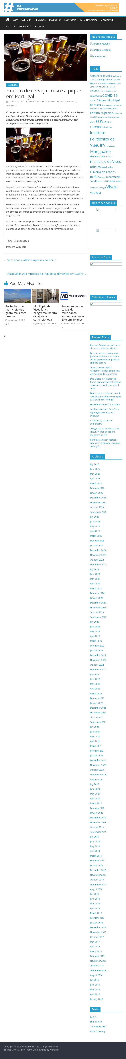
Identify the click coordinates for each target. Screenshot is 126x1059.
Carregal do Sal (104, 79)
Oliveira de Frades (103, 172)
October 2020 (97, 769)
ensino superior (101, 113)
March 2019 (96, 855)
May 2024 (95, 578)
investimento (11, 105)
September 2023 (98, 617)
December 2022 (98, 655)
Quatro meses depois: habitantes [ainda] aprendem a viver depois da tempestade (105, 370)
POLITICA (10, 26)
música (95, 167)
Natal (104, 167)
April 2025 (95, 531)
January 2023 (96, 650)
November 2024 (98, 554)
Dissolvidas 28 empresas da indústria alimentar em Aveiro (47, 274)
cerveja (63, 101)
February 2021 (97, 750)
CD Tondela (101, 83)
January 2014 (96, 999)
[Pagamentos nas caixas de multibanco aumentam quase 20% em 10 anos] (73, 290)
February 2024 (97, 593)
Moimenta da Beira (100, 156)
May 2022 (95, 683)
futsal (105, 127)
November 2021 (98, 712)
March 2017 (96, 951)
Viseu (112, 187)
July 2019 (94, 836)
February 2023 (97, 645)
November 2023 (98, 607)
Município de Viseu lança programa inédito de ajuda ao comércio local (45, 312)
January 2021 (96, 755)
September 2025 (98, 511)
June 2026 (95, 469)
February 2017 (97, 956)
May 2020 (95, 793)
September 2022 (98, 669)
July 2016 (94, 979)
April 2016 (95, 994)
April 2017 (95, 946)
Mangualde (100, 151)
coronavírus (96, 95)
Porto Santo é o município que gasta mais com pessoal (15, 311)
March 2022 (96, 693)
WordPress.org (97, 1031)
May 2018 (95, 903)
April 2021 (95, 741)
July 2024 (94, 569)
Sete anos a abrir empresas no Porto (30, 260)
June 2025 (95, 521)
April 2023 (95, 636)
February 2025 (97, 540)
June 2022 (95, 679)
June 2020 (95, 788)
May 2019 (95, 846)
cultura (93, 100)
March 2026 (96, 483)
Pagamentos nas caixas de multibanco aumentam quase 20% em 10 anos (73, 312)
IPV (102, 145)
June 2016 (95, 984)
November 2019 (98, 822)
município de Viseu (105, 161)
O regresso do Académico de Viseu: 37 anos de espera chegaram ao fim (104, 431)
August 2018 (96, 889)
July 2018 (94, 893)
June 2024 (95, 574)
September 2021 (98, 722)
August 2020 (96, 779)
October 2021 (97, 717)
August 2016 (96, 975)
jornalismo (111, 146)
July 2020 (94, 784)
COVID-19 (110, 95)
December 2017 (98, 927)
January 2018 (96, 922)
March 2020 (96, 803)
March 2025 (96, 535)
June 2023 (95, 626)
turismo (110, 181)
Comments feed (98, 1026)
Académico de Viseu (101, 75)
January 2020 (96, 812)
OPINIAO (105, 19)
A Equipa (39, 26)
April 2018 (95, 908)
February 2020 (97, 808)
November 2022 (98, 660)
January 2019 (96, 865)
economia (71, 101)
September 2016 (98, 970)
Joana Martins (34, 101)
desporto (117, 105)
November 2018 (98, 874)
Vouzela (95, 193)
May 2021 (95, 736)
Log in (93, 1016)
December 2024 (98, 550)
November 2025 (98, 502)
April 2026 (95, 478)
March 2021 (96, 745)
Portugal (102, 177)
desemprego (107, 105)
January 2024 (96, 597)
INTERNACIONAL (88, 19)
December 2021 (98, 707)
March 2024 (96, 588)
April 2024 (95, 583)
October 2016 (97, 965)
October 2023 (97, 612)
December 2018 (98, 870)
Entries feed (96, 1021)
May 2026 (95, 473)
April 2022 (95, 688)
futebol (96, 126)
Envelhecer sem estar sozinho (105, 404)
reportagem (113, 177)
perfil (93, 177)
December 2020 (98, 760)
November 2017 (98, 932)
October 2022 (97, 664)
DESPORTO (55, 19)
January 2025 (96, 545)
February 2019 (97, 860)
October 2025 (97, 507)
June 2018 (95, 898)
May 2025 (95, 526)
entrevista (117, 113)
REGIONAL (40, 19)
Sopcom (101, 181)
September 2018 (98, 884)
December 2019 (98, 817)
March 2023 (96, 640)
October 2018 (97, 879)
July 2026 (94, 464)
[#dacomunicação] (7, 20)
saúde (93, 181)
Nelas (110, 167)
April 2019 (95, 851)
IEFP (110, 127)
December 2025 (98, 497)
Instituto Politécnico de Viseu (102, 139)
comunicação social (108, 91)
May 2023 (95, 631)
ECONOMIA (70, 19)
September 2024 (98, 564)
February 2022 (97, 698)
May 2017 (95, 941)
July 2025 (94, 516)
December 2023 (98, 602)
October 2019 (97, 827)
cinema (94, 90)
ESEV (15, 19)
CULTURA (26, 19)
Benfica (93, 80)
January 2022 (96, 702)
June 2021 (95, 731)
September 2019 (98, 831)
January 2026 (96, 492)
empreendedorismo (109, 109)
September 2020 (98, 774)
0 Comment (49, 101)
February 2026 (97, 488)
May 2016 (95, 989)
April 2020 (95, 798)
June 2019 (95, 841)
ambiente (116, 76)
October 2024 (97, 559)
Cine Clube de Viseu (106, 86)
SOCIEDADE (25, 26)
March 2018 (96, 913)
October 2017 (97, 936)
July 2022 (94, 674)
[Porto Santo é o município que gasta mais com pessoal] (17, 290)
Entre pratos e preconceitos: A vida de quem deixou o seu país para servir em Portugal (105, 396)
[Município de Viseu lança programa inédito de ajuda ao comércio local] (45, 290)
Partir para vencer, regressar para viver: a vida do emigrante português (105, 443)
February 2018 (97, 917)
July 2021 (94, 726)
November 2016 (98, 960)
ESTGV (107, 121)
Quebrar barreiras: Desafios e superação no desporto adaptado (104, 412)
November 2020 (98, 765)
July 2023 (94, 621)
